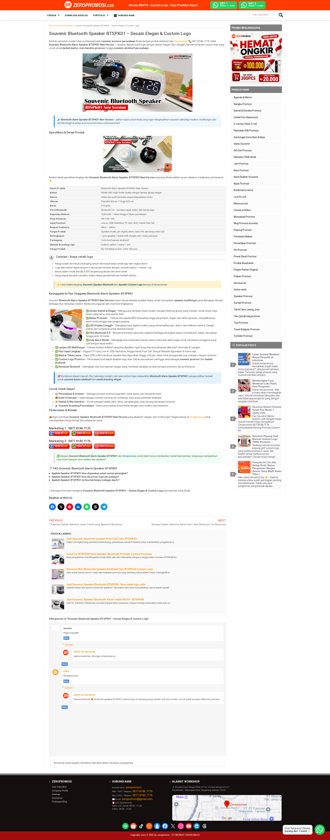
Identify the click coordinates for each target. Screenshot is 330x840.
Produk (51, 15)
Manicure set (241, 203)
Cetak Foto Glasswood (246, 117)
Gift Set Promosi (243, 150)
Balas (66, 638)
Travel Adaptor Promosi (247, 329)
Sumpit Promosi (242, 302)
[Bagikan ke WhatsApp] (86, 506)
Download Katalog (76, 15)
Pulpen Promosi (242, 276)
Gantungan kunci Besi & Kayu (249, 137)
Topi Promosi (241, 322)
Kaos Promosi (241, 170)
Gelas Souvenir (242, 143)
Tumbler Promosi (243, 336)
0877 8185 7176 (142, 795)
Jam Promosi (241, 163)
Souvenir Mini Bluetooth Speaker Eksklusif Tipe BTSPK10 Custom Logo (110, 569)
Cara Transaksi (59, 787)
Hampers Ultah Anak (245, 157)
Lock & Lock (240, 196)
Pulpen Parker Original (246, 269)
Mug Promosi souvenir (246, 223)
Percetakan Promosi (245, 243)
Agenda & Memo (243, 97)
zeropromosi (133, 787)
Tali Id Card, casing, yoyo (247, 309)
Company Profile (60, 790)
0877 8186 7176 (142, 791)
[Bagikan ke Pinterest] (69, 506)
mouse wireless (242, 210)
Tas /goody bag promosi (247, 316)
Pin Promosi (240, 250)
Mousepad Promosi (244, 216)
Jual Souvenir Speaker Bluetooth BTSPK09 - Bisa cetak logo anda (106, 584)
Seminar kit (240, 283)
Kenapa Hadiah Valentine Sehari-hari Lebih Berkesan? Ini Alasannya (189, 524)
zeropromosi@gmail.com (137, 799)
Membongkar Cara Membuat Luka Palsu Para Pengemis (264, 383)
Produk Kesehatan (244, 263)
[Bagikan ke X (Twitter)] (61, 506)
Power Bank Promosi (245, 256)
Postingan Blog (59, 801)
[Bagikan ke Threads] (95, 506)
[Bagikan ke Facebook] (52, 506)
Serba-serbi (240, 289)
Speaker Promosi (243, 296)
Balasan (69, 644)
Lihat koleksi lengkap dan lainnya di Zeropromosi (113, 284)
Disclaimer (57, 798)
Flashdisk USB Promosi (246, 130)
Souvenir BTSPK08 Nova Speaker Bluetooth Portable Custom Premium (109, 554)
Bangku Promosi (243, 104)
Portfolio (99, 15)
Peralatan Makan (243, 236)
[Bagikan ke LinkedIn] (78, 506)
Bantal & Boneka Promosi (247, 110)
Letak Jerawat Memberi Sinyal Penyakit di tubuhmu (265, 357)
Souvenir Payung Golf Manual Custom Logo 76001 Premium (265, 439)
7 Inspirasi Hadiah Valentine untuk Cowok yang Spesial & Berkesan (85, 524)
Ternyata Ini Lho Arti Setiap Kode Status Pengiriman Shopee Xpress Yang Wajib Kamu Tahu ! (266, 468)
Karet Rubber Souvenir (246, 177)
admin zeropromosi (84, 651)
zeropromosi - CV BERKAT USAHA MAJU (178, 835)
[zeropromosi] (90, 5)
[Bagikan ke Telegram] (104, 506)
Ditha (66, 671)
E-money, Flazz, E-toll (245, 123)
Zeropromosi (181, 41)
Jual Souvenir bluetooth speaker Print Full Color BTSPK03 (102, 538)
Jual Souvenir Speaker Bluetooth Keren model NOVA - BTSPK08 (105, 599)
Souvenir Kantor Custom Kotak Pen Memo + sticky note (266, 409)
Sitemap (56, 794)
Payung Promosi (243, 230)
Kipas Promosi (241, 183)
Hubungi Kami (126, 15)
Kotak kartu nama (243, 190)
